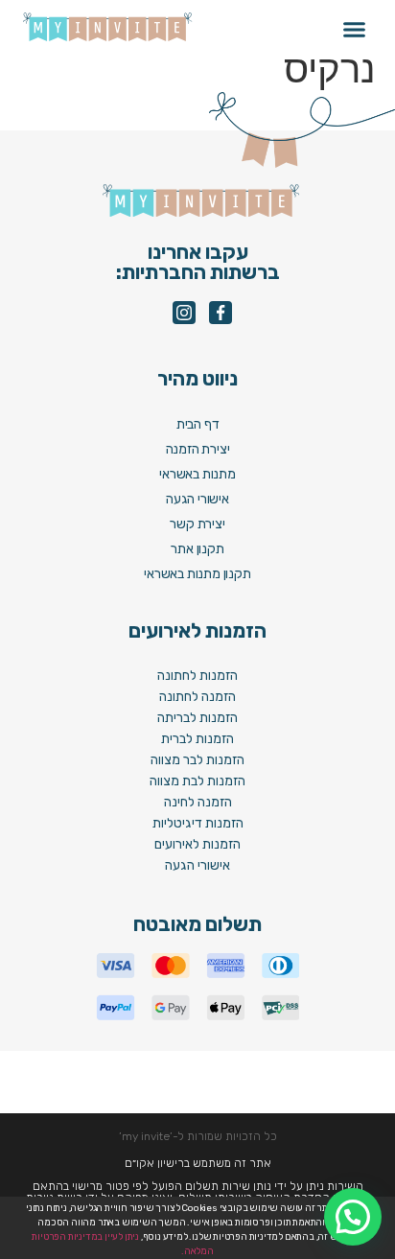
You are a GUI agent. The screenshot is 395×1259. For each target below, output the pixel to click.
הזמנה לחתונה (197, 696)
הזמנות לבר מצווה (197, 760)
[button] (355, 30)
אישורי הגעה (197, 865)
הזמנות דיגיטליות (198, 823)
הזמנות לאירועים (197, 844)
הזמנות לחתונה (197, 675)
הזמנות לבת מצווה (197, 781)
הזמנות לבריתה (197, 718)
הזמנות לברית (197, 739)
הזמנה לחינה (198, 802)
